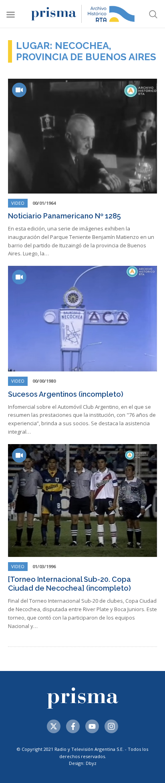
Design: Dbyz (83, 763)
